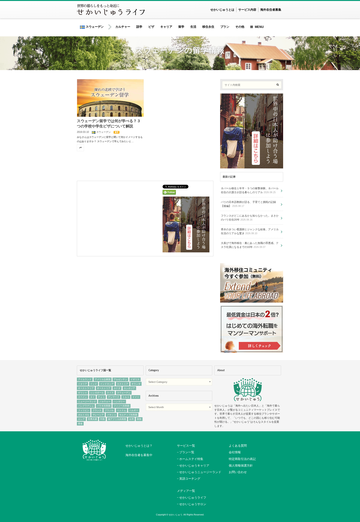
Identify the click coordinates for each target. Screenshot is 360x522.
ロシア (81, 419)
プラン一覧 (186, 452)
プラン (224, 26)
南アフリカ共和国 (117, 419)
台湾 (131, 419)
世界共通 (92, 419)
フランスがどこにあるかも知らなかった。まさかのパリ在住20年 (250, 217)
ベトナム (121, 410)
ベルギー (133, 410)
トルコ (125, 397)
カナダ (117, 388)
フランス (96, 410)
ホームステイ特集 (191, 459)
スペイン (82, 397)
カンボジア (129, 388)
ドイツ (135, 397)
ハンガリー (119, 401)
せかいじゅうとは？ (138, 445)
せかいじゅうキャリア (194, 465)
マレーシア (98, 415)
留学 (181, 26)
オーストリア (103, 388)
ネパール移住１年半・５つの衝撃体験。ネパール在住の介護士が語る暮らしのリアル (250, 190)
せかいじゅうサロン (192, 504)
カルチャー (122, 26)
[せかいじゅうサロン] (251, 300)
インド (93, 384)
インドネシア (107, 384)
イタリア (82, 384)
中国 (102, 419)
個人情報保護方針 (241, 465)
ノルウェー (104, 401)
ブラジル (109, 410)
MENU (259, 26)
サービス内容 (247, 9)
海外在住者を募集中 (138, 455)
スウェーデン (94, 26)
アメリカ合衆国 (102, 379)
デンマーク (113, 397)
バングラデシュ (86, 406)
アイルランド (85, 379)
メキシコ (111, 415)
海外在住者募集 (270, 9)
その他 (239, 26)
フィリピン (83, 410)
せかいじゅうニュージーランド (200, 472)
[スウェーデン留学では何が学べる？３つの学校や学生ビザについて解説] (110, 98)
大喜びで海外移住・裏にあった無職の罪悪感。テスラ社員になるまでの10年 (250, 245)
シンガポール (97, 392)
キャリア (166, 26)
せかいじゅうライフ (192, 497)
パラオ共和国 (103, 406)
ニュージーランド (87, 401)
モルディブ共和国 (128, 415)
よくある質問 (238, 445)
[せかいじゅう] (247, 389)
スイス (110, 392)
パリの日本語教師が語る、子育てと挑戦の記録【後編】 (248, 204)
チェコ (101, 397)
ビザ (151, 26)
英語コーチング (189, 478)
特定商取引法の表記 (242, 459)
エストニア (122, 384)
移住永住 (208, 26)
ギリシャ (82, 392)
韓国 (139, 419)
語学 (139, 26)
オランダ (135, 384)
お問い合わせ (238, 472)
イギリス (135, 379)
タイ (92, 397)
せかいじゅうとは (222, 9)
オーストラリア (86, 388)
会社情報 (235, 452)
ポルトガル (83, 415)
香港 (80, 423)
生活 (193, 26)
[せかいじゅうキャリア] (251, 350)
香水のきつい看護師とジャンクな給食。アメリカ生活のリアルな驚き (250, 231)
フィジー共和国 (121, 406)
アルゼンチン (120, 379)
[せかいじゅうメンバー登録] (186, 249)
